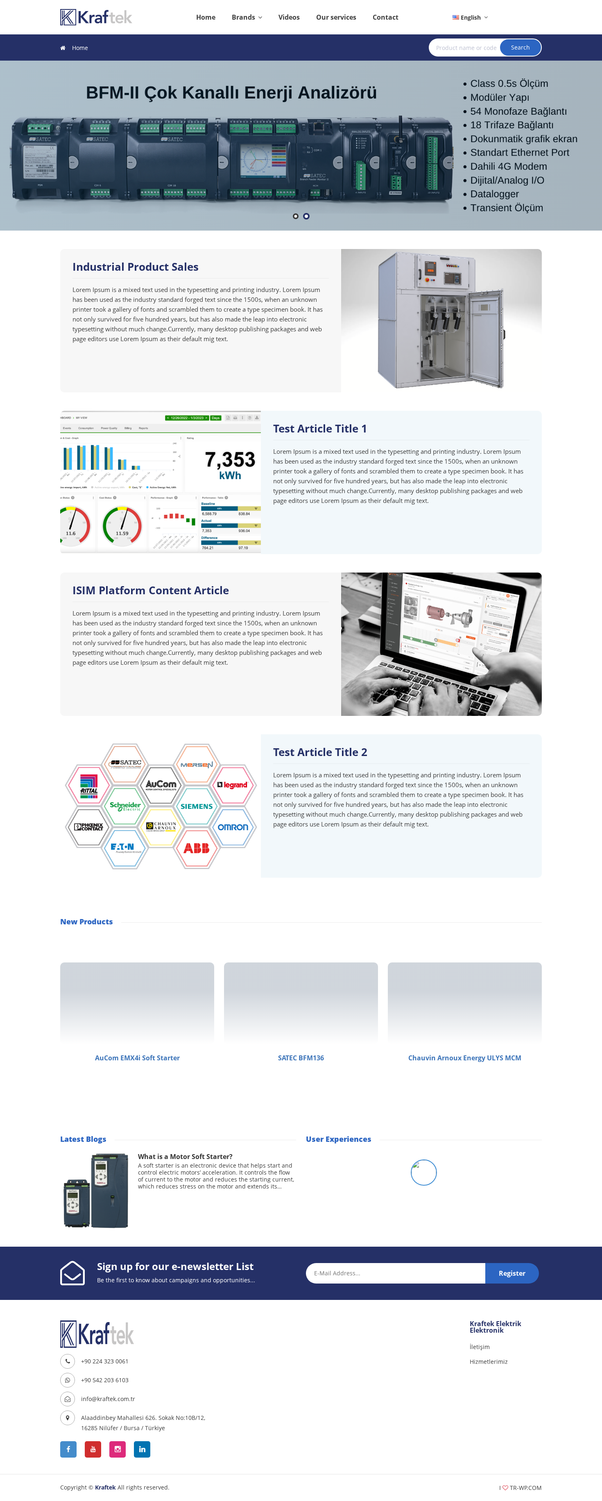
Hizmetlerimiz (489, 1361)
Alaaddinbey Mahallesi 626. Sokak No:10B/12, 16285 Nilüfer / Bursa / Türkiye (143, 1423)
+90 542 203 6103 (105, 1380)
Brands (244, 17)
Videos (289, 17)
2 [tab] (307, 219)
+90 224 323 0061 (105, 1361)
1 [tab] (296, 219)
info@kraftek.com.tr (108, 1399)
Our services (336, 17)
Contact (385, 17)
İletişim (480, 1347)
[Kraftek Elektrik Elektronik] (96, 17)
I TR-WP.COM (520, 1488)
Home (205, 17)
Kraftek (105, 1487)
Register (512, 1273)
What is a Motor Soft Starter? (185, 1156)
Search (520, 47)
